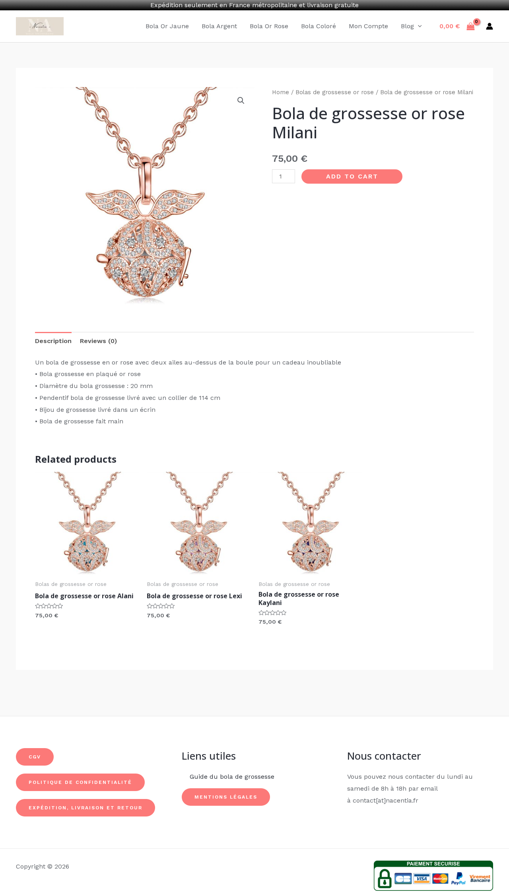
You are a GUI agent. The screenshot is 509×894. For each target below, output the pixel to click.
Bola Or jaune (167, 26)
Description (53, 341)
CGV (35, 757)
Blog (407, 26)
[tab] (53, 341)
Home (280, 92)
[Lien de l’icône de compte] (489, 26)
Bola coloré (318, 26)
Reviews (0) (98, 341)
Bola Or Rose (269, 26)
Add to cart (352, 176)
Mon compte (368, 26)
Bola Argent (219, 26)
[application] (418, 26)
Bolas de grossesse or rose (334, 92)
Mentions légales (225, 797)
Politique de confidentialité (80, 782)
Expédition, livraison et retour (85, 808)
